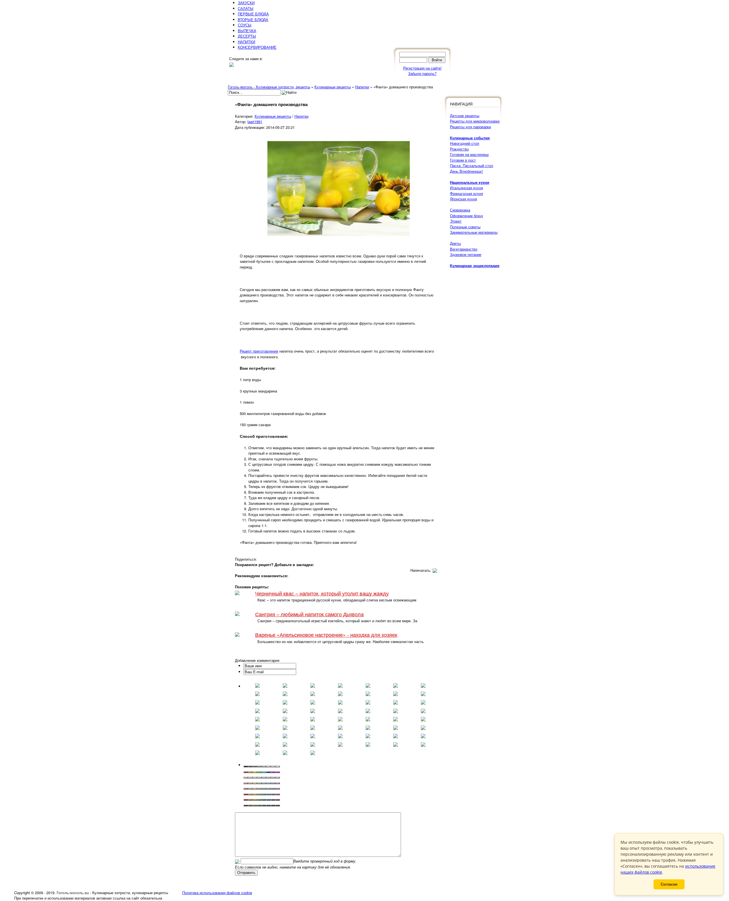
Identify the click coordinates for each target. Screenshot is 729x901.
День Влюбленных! (466, 171)
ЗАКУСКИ (246, 2)
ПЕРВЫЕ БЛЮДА (253, 14)
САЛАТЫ (245, 8)
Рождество (459, 149)
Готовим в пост (463, 160)
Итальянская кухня (466, 187)
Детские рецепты (464, 115)
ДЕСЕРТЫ (247, 36)
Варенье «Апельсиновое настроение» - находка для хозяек (326, 634)
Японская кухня (463, 199)
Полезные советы (465, 226)
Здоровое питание (465, 254)
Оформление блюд (466, 215)
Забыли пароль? (422, 73)
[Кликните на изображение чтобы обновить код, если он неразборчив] (237, 861)
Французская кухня (466, 193)
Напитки (301, 116)
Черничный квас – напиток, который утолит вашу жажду (322, 593)
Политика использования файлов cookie (217, 892)
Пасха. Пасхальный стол (471, 165)
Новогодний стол (464, 143)
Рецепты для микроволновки (474, 121)
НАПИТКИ (246, 41)
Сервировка (460, 210)
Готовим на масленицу (469, 154)
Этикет (456, 221)
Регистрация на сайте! (422, 68)
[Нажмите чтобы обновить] (237, 861)
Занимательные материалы (473, 232)
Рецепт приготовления (259, 351)
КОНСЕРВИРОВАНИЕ (257, 47)
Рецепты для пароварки (470, 126)
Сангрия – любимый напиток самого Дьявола (309, 614)
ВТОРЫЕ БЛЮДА (253, 19)
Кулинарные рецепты (273, 116)
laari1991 (254, 121)
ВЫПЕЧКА (247, 30)
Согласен (669, 884)
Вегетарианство (463, 249)
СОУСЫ (244, 25)
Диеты (455, 243)
